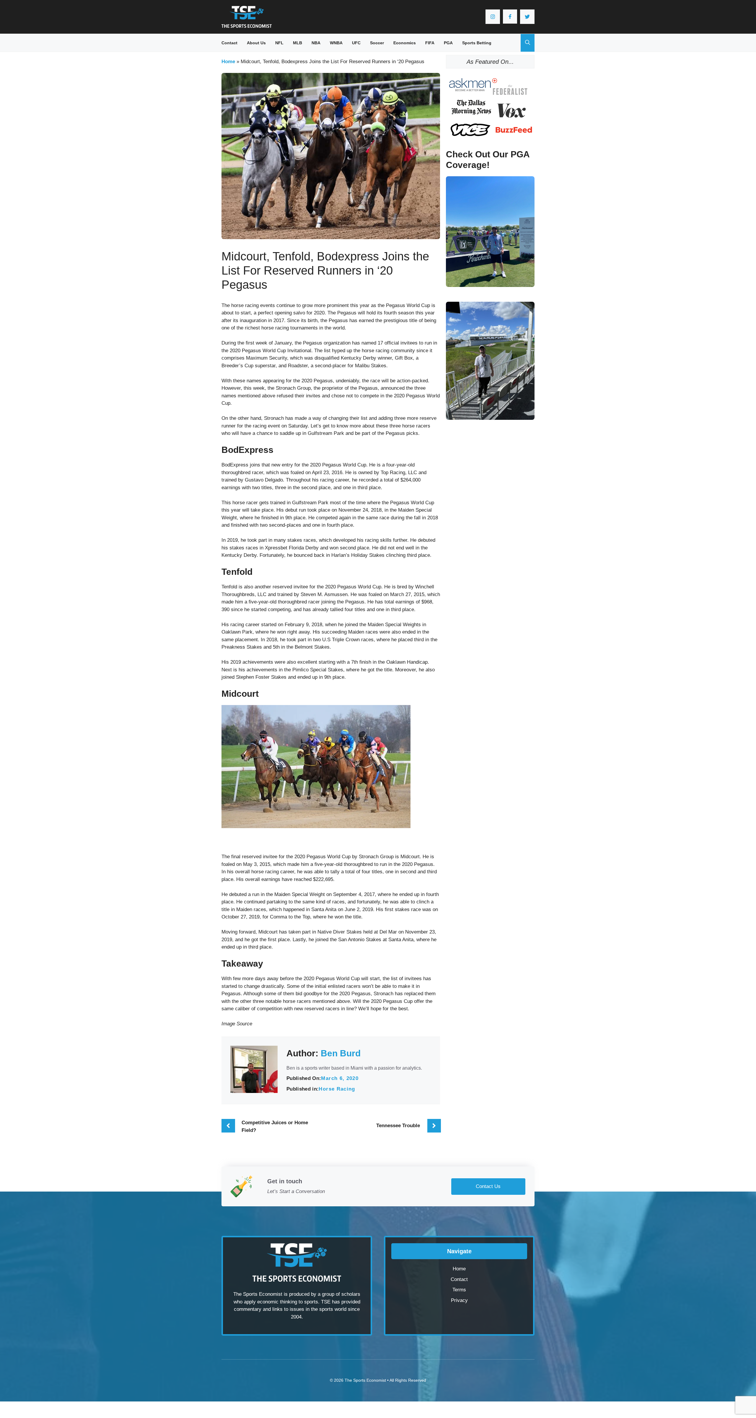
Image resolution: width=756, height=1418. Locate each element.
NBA (316, 42)
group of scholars (341, 1294)
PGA (448, 42)
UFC (356, 42)
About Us (256, 42)
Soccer (377, 42)
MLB (297, 42)
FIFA (429, 42)
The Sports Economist (365, 1380)
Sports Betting (476, 42)
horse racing (337, 1089)
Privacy (459, 1300)
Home (228, 61)
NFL (279, 42)
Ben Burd (341, 1053)
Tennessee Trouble (398, 1125)
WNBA (336, 42)
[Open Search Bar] (528, 43)
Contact (229, 42)
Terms (459, 1290)
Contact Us (488, 1186)
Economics (404, 42)
